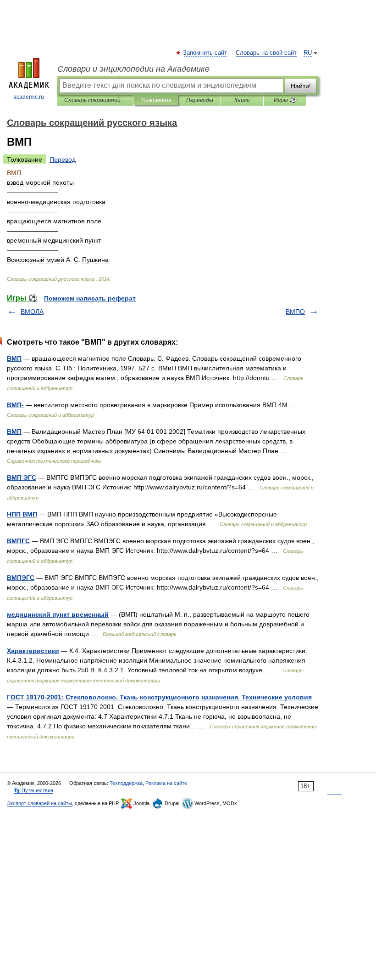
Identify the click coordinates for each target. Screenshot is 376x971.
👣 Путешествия (33, 790)
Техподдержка (126, 783)
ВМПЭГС (20, 577)
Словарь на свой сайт (266, 53)
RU (308, 53)
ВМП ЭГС (21, 477)
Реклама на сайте (166, 783)
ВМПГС (18, 541)
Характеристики (33, 650)
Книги (242, 100)
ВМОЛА (32, 311)
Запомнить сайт (205, 53)
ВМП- (15, 405)
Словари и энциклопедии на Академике (133, 69)
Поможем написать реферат (90, 298)
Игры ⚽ (285, 100)
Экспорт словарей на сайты (39, 803)
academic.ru (28, 97)
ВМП (14, 358)
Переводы (199, 100)
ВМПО (295, 311)
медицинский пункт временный (58, 614)
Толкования (155, 100)
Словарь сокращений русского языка (95, 100)
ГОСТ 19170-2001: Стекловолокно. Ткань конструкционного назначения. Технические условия (159, 697)
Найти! (301, 86)
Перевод (63, 159)
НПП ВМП (22, 514)
